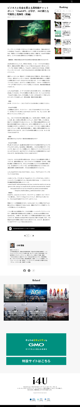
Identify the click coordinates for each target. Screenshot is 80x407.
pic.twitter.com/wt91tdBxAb (40, 188)
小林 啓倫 (13, 17)
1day (58, 10)
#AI (9, 299)
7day (64, 10)
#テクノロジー (18, 299)
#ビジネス (10, 300)
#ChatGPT (30, 188)
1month (69, 10)
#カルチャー (13, 299)
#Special (56, 300)
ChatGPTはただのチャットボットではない (24, 228)
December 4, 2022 (39, 190)
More (63, 58)
